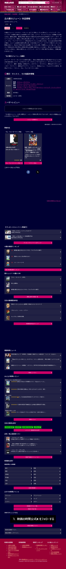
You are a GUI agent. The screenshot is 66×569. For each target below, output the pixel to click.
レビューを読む (56, 9)
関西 (6, 471)
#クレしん (17, 427)
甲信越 (7, 477)
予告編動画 (34, 9)
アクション (8, 495)
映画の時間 (7, 14)
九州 (6, 483)
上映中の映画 (22, 7)
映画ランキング (56, 7)
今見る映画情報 (55, 552)
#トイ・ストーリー (27, 427)
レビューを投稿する (33, 119)
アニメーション (38, 495)
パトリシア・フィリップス (51, 87)
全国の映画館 (25, 545)
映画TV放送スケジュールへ (32, 457)
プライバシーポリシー (41, 559)
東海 (35, 471)
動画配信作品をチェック (32, 323)
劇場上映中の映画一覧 (32, 296)
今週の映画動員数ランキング (12, 269)
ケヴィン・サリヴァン (23, 82)
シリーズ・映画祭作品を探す (32, 430)
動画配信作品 (45, 9)
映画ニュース (22, 9)
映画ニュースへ (32, 372)
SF (6, 498)
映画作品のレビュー (13, 553)
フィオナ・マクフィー (36, 84)
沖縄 (35, 483)
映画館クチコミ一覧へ (32, 506)
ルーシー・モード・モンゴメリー (26, 85)
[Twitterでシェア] (37, 172)
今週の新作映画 (33, 7)
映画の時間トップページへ (12, 533)
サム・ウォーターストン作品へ (13, 163)
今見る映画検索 (55, 2)
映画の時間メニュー (10, 7)
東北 (35, 474)
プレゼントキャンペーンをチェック (32, 242)
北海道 (7, 474)
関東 (35, 468)
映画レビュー (32, 419)
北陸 (35, 477)
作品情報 (14, 14)
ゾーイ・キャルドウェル (28, 89)
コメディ (7, 501)
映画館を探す (10, 9)
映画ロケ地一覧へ (32, 509)
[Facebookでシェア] (28, 172)
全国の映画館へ (32, 488)
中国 (6, 480)
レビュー (18, 28)
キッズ (35, 498)
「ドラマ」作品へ (32, 163)
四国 (35, 480)
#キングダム (37, 427)
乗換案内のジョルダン (28, 559)
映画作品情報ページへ (10, 529)
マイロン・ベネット (23, 87)
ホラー (35, 501)
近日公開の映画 (45, 7)
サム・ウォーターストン (36, 87)
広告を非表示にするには (53, 200)
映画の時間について (33, 525)
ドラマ (6, 24)
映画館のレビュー (27, 547)
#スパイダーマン (9, 427)
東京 (6, 468)
